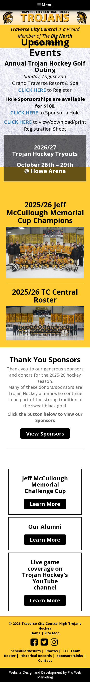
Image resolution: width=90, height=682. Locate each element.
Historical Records (36, 655)
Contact (45, 660)
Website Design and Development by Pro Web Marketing (45, 674)
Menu (47, 4)
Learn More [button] (45, 503)
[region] (45, 17)
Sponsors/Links (70, 655)
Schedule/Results (26, 651)
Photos (52, 651)
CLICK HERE (32, 90)
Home (35, 633)
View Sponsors (45, 433)
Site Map (52, 633)
